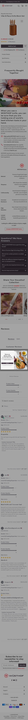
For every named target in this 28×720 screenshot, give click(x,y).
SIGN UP (7, 363)
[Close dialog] (26, 351)
